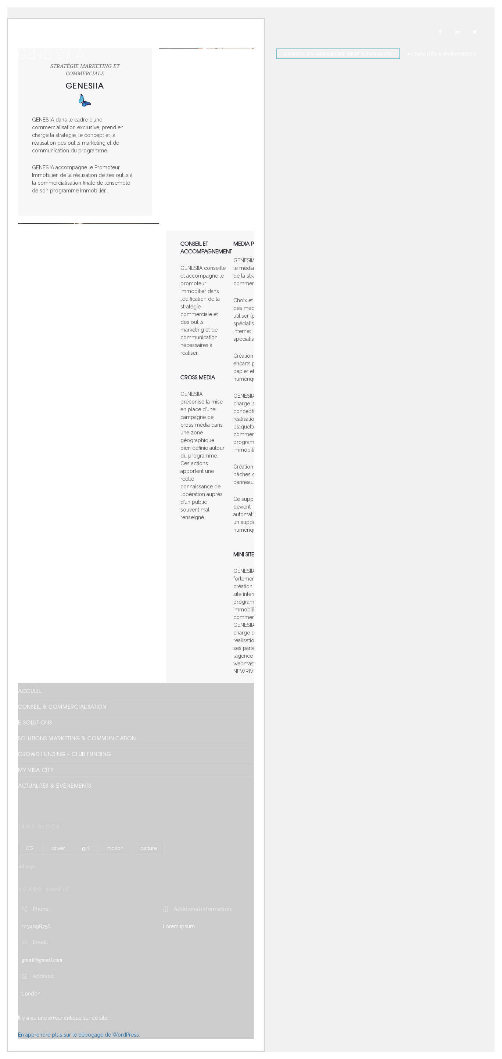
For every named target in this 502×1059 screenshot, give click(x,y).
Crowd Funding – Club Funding (64, 754)
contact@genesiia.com (106, 32)
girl (86, 848)
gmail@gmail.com (42, 960)
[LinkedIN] (457, 32)
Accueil (29, 691)
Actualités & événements (441, 54)
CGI (30, 848)
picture (148, 848)
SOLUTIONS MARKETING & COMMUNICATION (77, 738)
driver (58, 848)
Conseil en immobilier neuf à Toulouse (338, 54)
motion (115, 848)
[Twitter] (474, 32)
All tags (26, 866)
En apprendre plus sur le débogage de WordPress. (79, 1035)
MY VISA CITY (35, 770)
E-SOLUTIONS (35, 722)
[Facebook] (440, 32)
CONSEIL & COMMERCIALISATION (62, 706)
